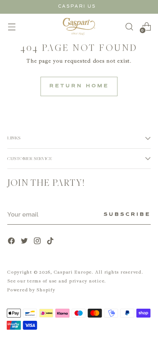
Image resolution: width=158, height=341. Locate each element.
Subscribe (127, 214)
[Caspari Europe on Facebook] (12, 242)
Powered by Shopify (31, 289)
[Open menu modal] (11, 26)
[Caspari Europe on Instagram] (38, 242)
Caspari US (77, 6)
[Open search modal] (129, 26)
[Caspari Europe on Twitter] (25, 242)
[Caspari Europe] (79, 26)
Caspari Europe (73, 272)
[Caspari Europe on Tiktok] (51, 242)
